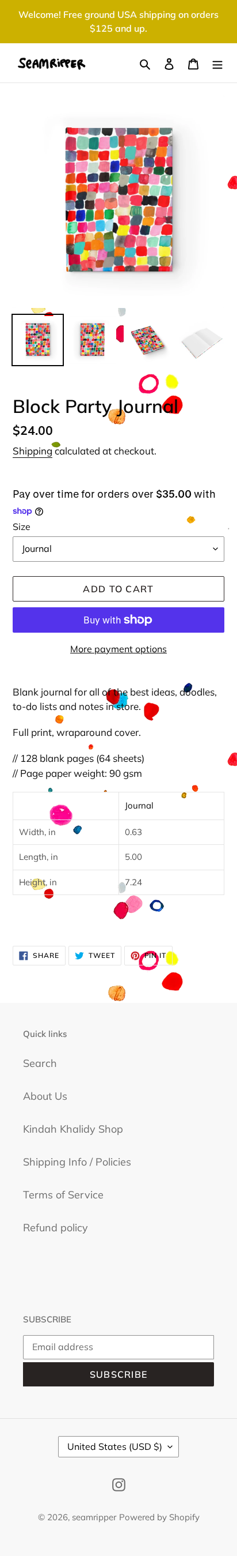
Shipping (32, 451)
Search (40, 1063)
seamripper (94, 1517)
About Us (45, 1096)
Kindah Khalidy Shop (73, 1129)
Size (21, 526)
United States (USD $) (114, 1446)
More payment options (118, 649)
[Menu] (217, 63)
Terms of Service (63, 1194)
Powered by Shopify (159, 1517)
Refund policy (55, 1227)
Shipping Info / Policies (77, 1161)
